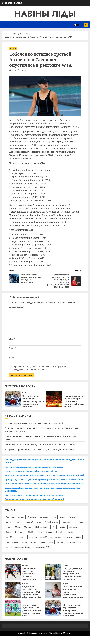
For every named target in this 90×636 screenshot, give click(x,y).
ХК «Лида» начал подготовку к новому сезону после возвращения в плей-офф (33, 401)
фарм (51, 542)
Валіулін (9, 522)
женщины (33, 537)
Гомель (19, 522)
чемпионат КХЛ (42, 547)
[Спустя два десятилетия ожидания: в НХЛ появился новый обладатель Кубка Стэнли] (13, 590)
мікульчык (69, 537)
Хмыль (39, 532)
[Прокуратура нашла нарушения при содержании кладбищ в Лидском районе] (54, 399)
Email (12, 348)
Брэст (62, 517)
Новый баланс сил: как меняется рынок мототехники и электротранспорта (41, 444)
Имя (12, 339)
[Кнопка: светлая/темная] (76, 25)
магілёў (43, 537)
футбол (60, 542)
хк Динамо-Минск (73, 542)
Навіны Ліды (45, 14)
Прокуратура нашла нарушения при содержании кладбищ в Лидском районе (74, 401)
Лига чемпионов (68, 522)
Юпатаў (59, 532)
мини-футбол (55, 537)
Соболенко (19, 532)
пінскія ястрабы (12, 542)
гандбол (21, 537)
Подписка (86, 25)
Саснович (73, 527)
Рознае (25, 565)
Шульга (49, 532)
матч (24, 602)
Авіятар (21, 517)
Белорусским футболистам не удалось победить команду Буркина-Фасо (39, 449)
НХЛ (53, 527)
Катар (39, 522)
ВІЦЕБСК (72, 517)
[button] (3, 25)
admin (13, 70)
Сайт (11, 357)
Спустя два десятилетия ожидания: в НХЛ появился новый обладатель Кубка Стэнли (31, 593)
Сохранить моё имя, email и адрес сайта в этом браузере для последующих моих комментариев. (41, 368)
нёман (78, 537)
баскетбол (70, 532)
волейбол (10, 537)
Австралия (10, 517)
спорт (24, 542)
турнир (42, 542)
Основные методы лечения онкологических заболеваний (34, 499)
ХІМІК (30, 532)
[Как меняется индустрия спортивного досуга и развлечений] (13, 572)
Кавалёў (29, 522)
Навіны (13, 48)
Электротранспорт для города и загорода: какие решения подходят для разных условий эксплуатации (72, 576)
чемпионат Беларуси (24, 547)
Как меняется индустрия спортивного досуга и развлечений (34, 423)
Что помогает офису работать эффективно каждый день (32, 471)
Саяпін (8, 532)
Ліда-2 (8, 527)
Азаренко (32, 517)
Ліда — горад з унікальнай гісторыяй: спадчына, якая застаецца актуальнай (44, 483)
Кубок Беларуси (51, 522)
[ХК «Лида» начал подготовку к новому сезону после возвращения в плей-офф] (13, 399)
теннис (33, 542)
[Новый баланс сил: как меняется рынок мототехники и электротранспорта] (53, 590)
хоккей (9, 547)
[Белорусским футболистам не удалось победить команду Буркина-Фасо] (13, 608)
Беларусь (44, 517)
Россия (62, 527)
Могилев (28, 527)
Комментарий (16, 307)
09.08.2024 (23, 70)
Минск (18, 527)
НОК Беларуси (41, 527)
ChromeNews (54, 633)
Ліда (81, 522)
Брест (53, 517)
